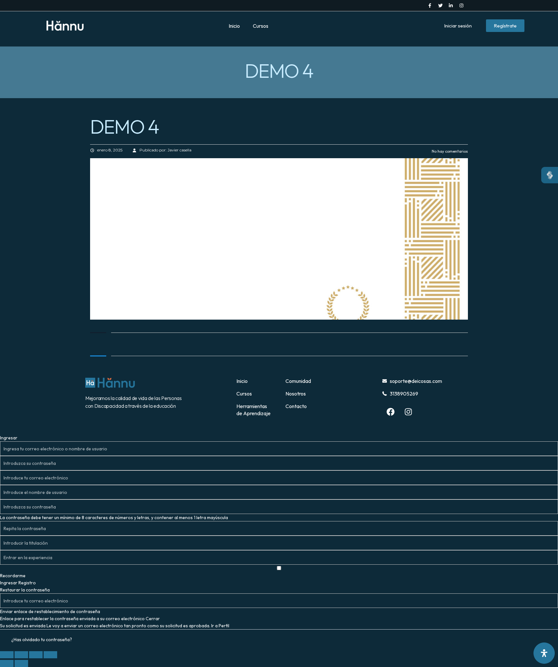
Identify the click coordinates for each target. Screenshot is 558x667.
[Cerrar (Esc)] (50, 654)
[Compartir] (36, 654)
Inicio (234, 26)
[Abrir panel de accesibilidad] (544, 653)
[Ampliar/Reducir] (7, 654)
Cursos (260, 26)
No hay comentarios (449, 151)
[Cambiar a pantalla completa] (21, 654)
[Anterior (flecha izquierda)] (7, 663)
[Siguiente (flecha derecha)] (21, 663)
